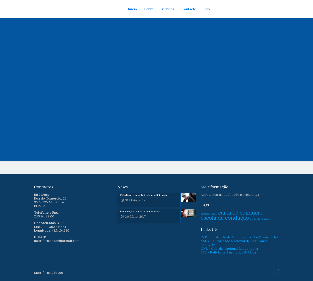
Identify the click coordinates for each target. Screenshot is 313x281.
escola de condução (225, 217)
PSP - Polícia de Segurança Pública (228, 252)
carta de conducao (241, 212)
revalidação (266, 219)
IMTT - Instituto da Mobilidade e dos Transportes (240, 237)
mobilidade (255, 219)
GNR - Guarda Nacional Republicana (229, 248)
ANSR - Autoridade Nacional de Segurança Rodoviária (234, 243)
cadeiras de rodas (209, 214)
